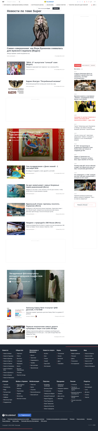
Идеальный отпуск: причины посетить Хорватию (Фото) (42, 205)
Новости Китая (89, 363)
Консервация (88, 387)
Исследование (75, 363)
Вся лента (77, 69)
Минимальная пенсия (75, 397)
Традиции (60, 391)
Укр (95, 1)
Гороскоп (5, 384)
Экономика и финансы (34, 351)
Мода (4, 389)
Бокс (45, 356)
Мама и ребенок (75, 353)
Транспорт (33, 357)
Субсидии (19, 361)
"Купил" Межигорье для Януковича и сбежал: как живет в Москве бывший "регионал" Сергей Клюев (84, 127)
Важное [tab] (93, 65)
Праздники (60, 381)
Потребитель (6, 387)
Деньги (32, 355)
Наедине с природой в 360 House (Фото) (43, 223)
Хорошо (56, 8)
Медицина (19, 363)
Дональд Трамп (48, 388)
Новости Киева (7, 353)
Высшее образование (20, 369)
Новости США (88, 356)
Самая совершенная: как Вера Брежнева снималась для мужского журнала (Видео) (35, 49)
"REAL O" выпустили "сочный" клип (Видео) (41, 63)
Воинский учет (34, 394)
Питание (73, 356)
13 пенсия (74, 384)
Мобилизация (34, 381)
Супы (86, 389)
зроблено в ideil (92, 425)
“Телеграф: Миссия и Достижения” (78, 4)
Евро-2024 (47, 363)
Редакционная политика (37, 419)
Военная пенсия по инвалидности (76, 393)
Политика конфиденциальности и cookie (18, 419)
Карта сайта (15, 421)
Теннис (46, 358)
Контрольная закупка (37, 4)
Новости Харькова (8, 356)
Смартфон (60, 363)
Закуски (87, 397)
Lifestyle (5, 381)
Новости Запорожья (8, 366)
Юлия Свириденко (49, 408)
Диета (72, 358)
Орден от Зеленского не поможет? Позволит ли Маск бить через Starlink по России (83, 158)
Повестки (33, 384)
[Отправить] (19, 2)
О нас (3, 419)
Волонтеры (20, 396)
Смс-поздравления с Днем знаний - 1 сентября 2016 (42, 167)
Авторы (95, 4)
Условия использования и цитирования (57, 419)
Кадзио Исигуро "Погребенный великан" (43, 81)
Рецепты (87, 381)
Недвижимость (35, 360)
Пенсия (72, 381)
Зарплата (19, 353)
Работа (19, 356)
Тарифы (33, 362)
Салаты (87, 394)
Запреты (60, 393)
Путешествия (7, 392)
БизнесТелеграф (61, 4)
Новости (5, 350)
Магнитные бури (7, 399)
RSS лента (44, 421)
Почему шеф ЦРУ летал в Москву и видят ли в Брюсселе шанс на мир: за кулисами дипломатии (84, 167)
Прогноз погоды (21, 375)
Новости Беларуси (90, 366)
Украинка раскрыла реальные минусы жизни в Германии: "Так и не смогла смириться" (84, 197)
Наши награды (81, 419)
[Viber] (80, 1)
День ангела (61, 396)
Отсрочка (33, 389)
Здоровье (73, 350)
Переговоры (20, 391)
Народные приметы (63, 388)
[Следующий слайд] (96, 5)
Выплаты (19, 358)
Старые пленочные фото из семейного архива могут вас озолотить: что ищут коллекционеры (83, 76)
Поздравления (7, 402)
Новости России (89, 358)
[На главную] (49, 2)
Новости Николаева (8, 377)
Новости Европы (89, 353)
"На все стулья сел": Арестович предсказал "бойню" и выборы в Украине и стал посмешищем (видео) (83, 138)
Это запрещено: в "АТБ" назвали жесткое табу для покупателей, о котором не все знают (84, 176)
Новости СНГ (88, 361)
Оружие (19, 393)
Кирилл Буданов (48, 398)
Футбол (46, 353)
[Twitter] (87, 2)
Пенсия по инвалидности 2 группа (75, 388)
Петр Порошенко (48, 401)
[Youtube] (85, 2)
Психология (74, 361)
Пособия (19, 372)
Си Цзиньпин (47, 391)
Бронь (32, 387)
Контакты (89, 419)
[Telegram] (82, 2)
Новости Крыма (7, 375)
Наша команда (6, 421)
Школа (18, 366)
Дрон (59, 361)
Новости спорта (48, 350)
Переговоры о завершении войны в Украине (16, 4)
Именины (60, 398)
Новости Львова (7, 363)
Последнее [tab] (77, 65)
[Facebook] (78, 2)
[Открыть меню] (3, 2)
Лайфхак (5, 397)
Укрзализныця (34, 367)
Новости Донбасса (8, 372)
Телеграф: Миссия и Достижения (30, 421)
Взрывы (19, 388)
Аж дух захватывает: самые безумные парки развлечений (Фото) (42, 186)
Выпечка (87, 384)
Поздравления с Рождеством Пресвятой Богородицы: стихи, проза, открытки (26, 134)
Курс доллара (34, 365)
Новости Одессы (7, 361)
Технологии (61, 353)
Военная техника (21, 398)
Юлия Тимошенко (49, 403)
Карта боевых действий (20, 385)
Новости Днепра (7, 358)
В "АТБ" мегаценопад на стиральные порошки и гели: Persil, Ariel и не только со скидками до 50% (83, 148)
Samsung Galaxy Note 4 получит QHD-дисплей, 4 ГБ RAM (42, 309)
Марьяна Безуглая (49, 406)
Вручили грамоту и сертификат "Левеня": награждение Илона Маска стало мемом (84, 97)
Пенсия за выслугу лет (76, 401)
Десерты (87, 392)
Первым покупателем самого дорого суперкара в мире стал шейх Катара (42, 327)
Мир (85, 350)
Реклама (72, 419)
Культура (5, 394)
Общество (19, 350)
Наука (59, 350)
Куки (48, 8)
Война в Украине (22, 381)
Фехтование (47, 366)
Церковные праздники (61, 385)
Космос (60, 356)
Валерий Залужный (49, 396)
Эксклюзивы (50, 4)
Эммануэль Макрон (49, 393)
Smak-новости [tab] (85, 65)
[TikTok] (91, 2)
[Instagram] (89, 2)
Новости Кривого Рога (7, 369)
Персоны (46, 381)
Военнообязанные (35, 392)
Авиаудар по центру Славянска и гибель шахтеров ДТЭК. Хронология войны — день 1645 (85, 118)
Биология (60, 358)
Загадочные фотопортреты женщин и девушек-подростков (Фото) (25, 276)
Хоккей (46, 361)
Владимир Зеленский (47, 385)
